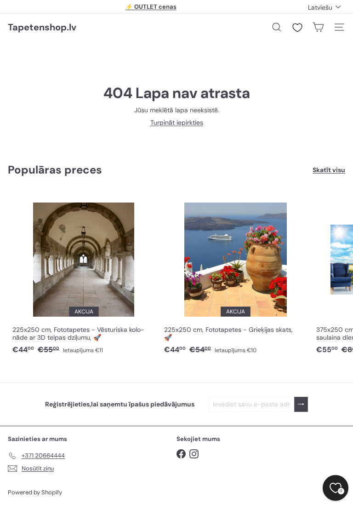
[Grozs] (318, 27)
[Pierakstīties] (301, 404)
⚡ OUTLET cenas (150, 7)
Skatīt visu (329, 170)
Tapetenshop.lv (42, 27)
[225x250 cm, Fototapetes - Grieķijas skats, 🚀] (235, 273)
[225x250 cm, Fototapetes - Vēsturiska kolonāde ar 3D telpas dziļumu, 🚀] (83, 273)
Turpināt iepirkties (176, 122)
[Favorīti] (297, 28)
